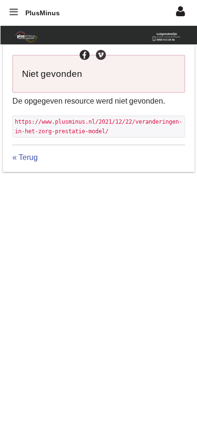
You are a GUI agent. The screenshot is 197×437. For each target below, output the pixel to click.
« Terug (25, 157)
